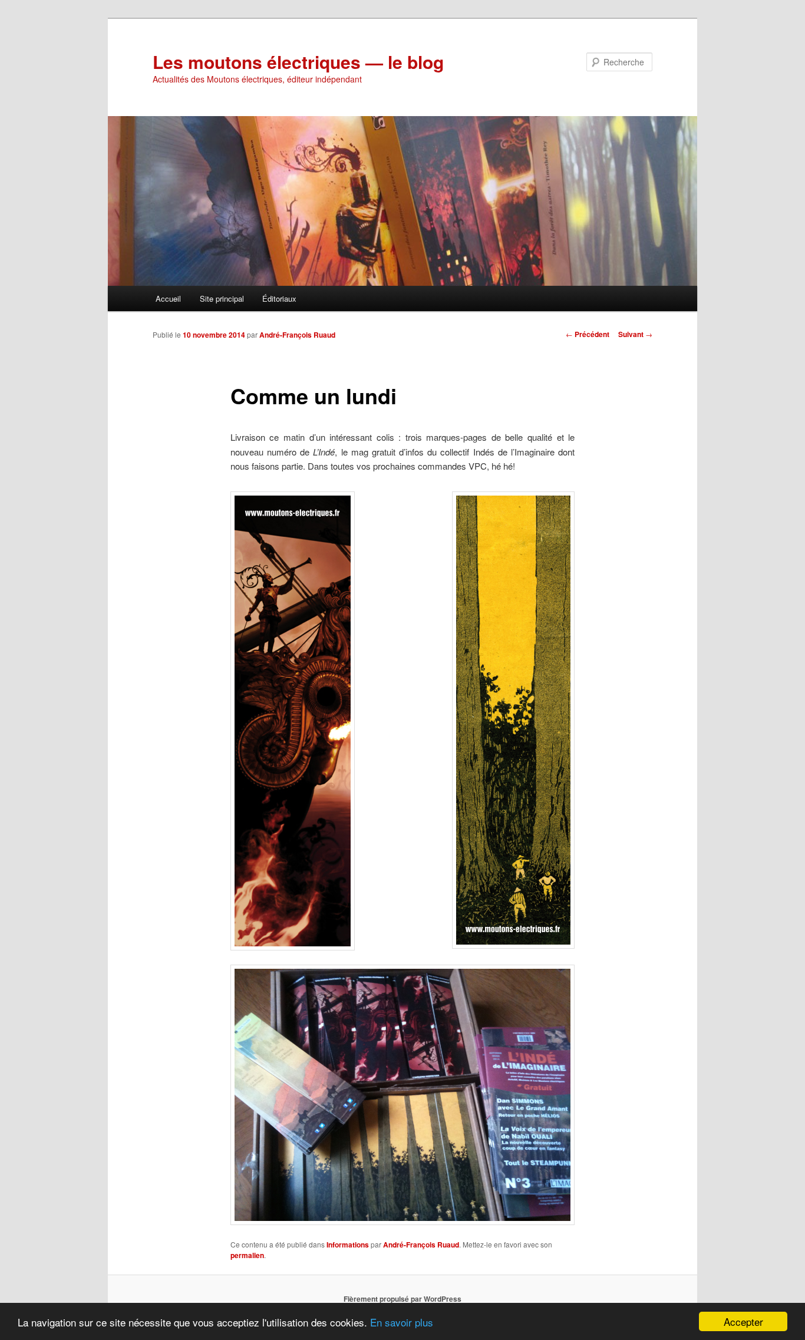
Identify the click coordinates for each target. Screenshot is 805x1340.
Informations (347, 1244)
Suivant (635, 334)
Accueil (168, 298)
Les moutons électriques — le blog (298, 61)
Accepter (743, 1321)
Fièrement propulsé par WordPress (402, 1298)
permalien (247, 1255)
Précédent (587, 334)
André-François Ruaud (297, 334)
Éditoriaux (279, 298)
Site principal (222, 298)
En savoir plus (401, 1322)
